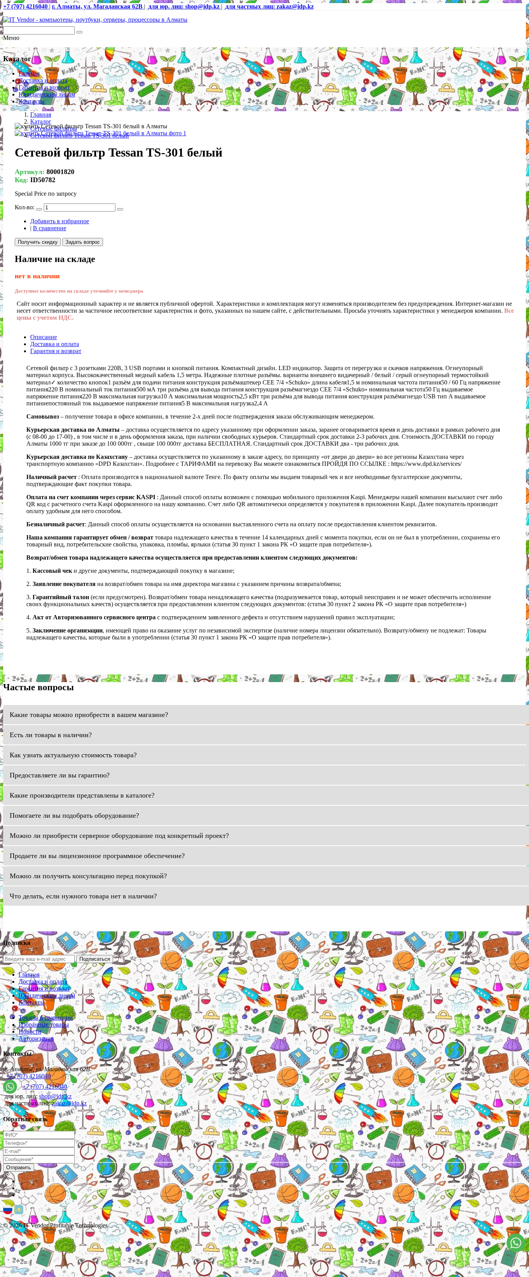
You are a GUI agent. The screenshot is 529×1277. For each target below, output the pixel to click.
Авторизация (36, 1038)
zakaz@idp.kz (69, 1103)
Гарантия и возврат (44, 87)
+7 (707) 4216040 (28, 1076)
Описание (43, 337)
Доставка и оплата (43, 80)
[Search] (79, 32)
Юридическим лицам (47, 94)
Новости (30, 1031)
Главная (29, 73)
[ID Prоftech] (95, 19)
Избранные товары (44, 1024)
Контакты (32, 101)
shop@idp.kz (55, 1096)
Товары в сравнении (46, 1017)
